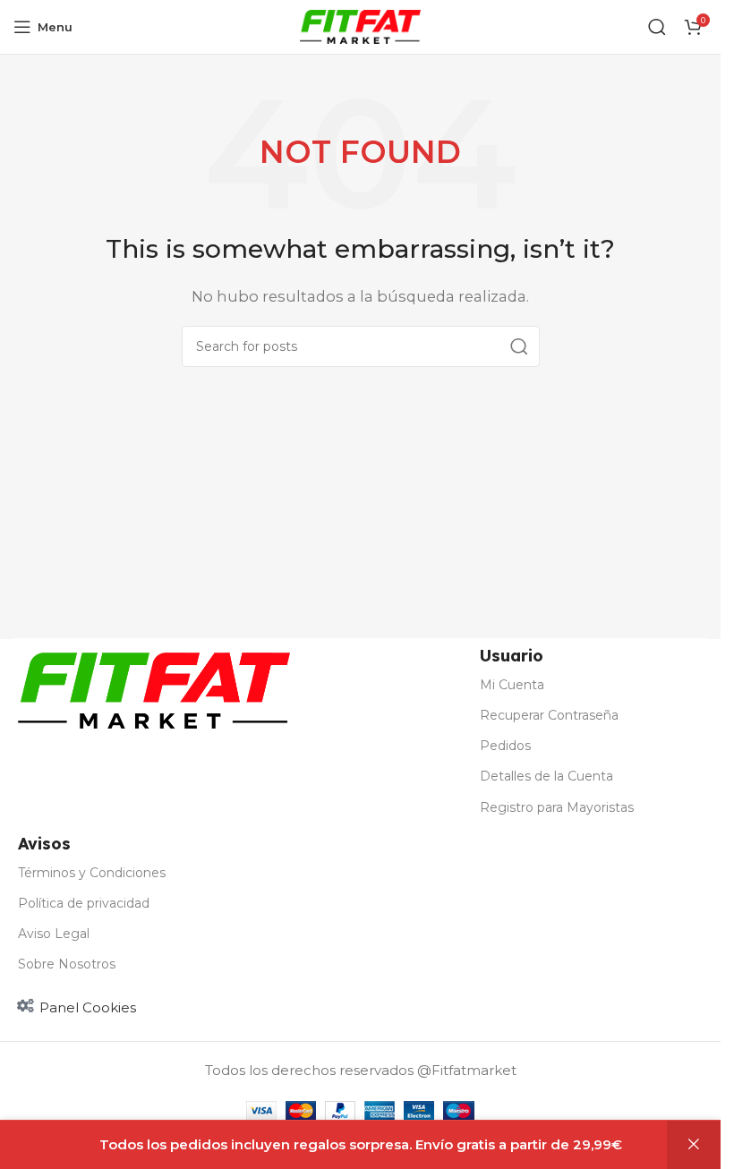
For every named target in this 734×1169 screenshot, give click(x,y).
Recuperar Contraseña (549, 715)
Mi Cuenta (512, 685)
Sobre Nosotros (66, 964)
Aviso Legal (54, 934)
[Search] (519, 346)
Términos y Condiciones (92, 873)
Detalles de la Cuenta (546, 776)
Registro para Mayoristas (557, 807)
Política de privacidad (83, 903)
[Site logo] (360, 25)
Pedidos (505, 746)
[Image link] (154, 688)
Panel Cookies (87, 1007)
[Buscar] (657, 27)
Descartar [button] (694, 1145)
